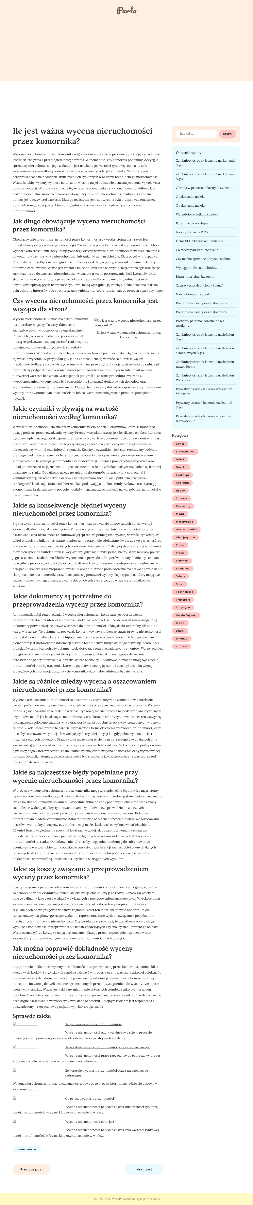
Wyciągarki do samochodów (196, 268)
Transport (183, 600)
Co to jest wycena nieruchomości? (90, 1098)
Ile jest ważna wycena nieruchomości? (93, 1024)
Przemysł (182, 561)
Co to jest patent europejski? (197, 250)
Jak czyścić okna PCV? (192, 232)
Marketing (183, 506)
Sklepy (180, 576)
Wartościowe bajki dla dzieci (197, 214)
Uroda (180, 623)
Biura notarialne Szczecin (195, 276)
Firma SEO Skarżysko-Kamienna (199, 241)
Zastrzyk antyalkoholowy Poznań (200, 285)
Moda (180, 514)
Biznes (180, 444)
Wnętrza (182, 638)
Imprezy (181, 498)
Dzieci (180, 459)
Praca (180, 545)
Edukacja (182, 475)
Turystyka (183, 607)
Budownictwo (185, 451)
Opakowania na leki (190, 196)
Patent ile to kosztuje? (192, 223)
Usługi (180, 631)
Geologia (182, 483)
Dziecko (181, 467)
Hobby (180, 490)
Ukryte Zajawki (186, 615)
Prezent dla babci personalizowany (201, 303)
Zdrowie (181, 646)
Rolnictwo (183, 568)
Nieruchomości (27, 1149)
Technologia (185, 592)
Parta (126, 10)
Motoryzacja (185, 522)
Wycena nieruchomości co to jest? (90, 1122)
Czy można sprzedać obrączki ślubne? (203, 259)
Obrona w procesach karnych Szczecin (204, 188)
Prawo (180, 553)
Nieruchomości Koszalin (194, 294)
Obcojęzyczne (185, 537)
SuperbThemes (150, 1199)
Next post (144, 1169)
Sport (180, 584)
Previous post (31, 1169)
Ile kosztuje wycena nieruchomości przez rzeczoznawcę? (107, 1047)
